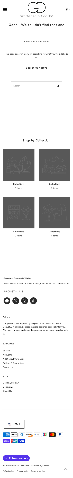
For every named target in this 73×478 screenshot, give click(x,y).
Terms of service (38, 471)
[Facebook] (7, 300)
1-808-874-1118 (13, 291)
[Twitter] (15, 300)
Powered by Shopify (40, 465)
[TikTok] (33, 300)
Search (6, 350)
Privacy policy (23, 471)
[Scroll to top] (66, 469)
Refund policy (8, 471)
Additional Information (13, 358)
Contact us (8, 367)
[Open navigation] (10, 9)
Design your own (11, 382)
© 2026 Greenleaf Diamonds (16, 465)
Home (27, 41)
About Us (7, 354)
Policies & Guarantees (13, 363)
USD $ (16, 424)
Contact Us (8, 386)
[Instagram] (24, 300)
